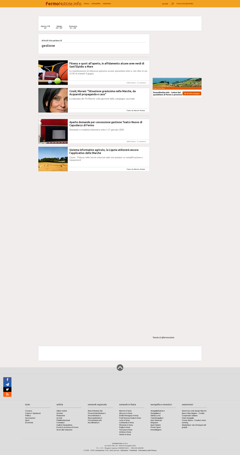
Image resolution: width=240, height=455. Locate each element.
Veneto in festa (125, 434)
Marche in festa (125, 411)
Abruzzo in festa (125, 413)
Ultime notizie (61, 411)
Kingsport (154, 423)
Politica (28, 416)
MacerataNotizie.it (95, 418)
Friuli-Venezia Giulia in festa (130, 418)
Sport (27, 420)
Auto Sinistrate (156, 420)
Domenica (73, 27)
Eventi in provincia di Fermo (67, 427)
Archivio (59, 413)
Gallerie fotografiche (64, 425)
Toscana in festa (125, 430)
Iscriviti (59, 418)
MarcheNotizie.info (95, 411)
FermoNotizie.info (95, 420)
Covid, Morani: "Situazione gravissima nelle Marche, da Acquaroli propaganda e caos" (102, 93)
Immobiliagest (156, 430)
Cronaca (28, 411)
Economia (29, 423)
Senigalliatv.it (155, 413)
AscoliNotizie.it (93, 423)
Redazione (60, 416)
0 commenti (141, 83)
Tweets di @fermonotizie (163, 337)
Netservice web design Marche (194, 411)
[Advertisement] (177, 54)
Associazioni (30, 418)
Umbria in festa (125, 432)
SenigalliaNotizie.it (158, 411)
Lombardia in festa (126, 423)
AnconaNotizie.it (94, 416)
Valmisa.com (155, 416)
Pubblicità (133, 450)
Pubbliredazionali (63, 420)
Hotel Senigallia (188, 418)
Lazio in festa (124, 420)
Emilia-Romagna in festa (128, 416)
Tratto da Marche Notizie (136, 110)
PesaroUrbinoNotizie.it (96, 413)
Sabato (59, 27)
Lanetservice (99, 450)
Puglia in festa (124, 427)
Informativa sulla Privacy (147, 450)
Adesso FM (45, 27)
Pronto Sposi (156, 427)
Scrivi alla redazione (64, 430)
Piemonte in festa (126, 425)
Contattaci (60, 423)
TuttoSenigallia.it (157, 418)
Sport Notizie (156, 425)
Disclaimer (124, 450)
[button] (165, 3)
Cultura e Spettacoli (32, 413)
